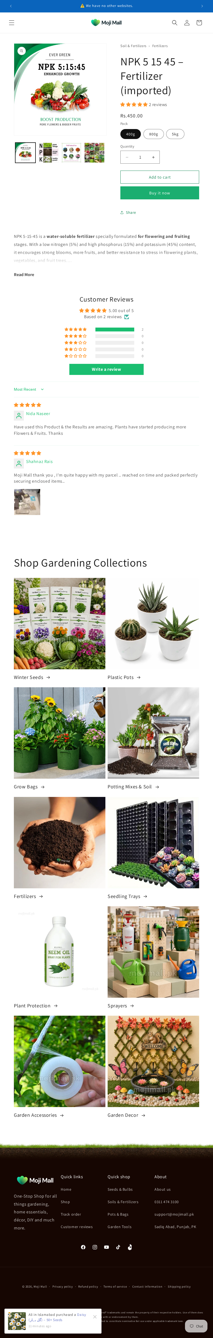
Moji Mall (40, 1286)
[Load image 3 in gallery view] (71, 153)
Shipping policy (179, 1286)
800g (153, 134)
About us (162, 1189)
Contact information (147, 1286)
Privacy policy (62, 1286)
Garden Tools (119, 1226)
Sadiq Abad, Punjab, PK (175, 1226)
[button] (12, 23)
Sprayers (118, 1005)
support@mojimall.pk (174, 1214)
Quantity (127, 146)
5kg (175, 134)
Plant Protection (33, 1005)
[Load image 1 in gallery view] (25, 153)
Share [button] (131, 212)
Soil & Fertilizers (133, 45)
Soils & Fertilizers (123, 1201)
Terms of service (115, 1286)
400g (130, 134)
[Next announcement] (202, 6)
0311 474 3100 (166, 1201)
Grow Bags (26, 786)
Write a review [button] (106, 369)
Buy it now (159, 192)
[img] (27, 405)
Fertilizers (160, 45)
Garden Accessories (36, 1115)
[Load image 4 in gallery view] (94, 153)
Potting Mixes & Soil (130, 786)
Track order (71, 1214)
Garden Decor (124, 1115)
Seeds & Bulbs (120, 1189)
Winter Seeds (29, 677)
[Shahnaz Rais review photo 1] (27, 502)
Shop (65, 1201)
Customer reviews (77, 1226)
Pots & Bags (118, 1214)
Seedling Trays (124, 896)
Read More (24, 274)
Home (66, 1189)
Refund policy (88, 1286)
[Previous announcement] (11, 6)
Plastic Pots (121, 677)
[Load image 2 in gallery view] (48, 153)
